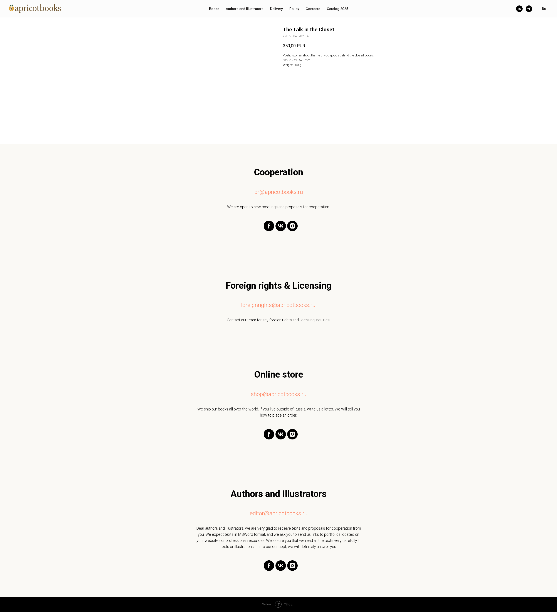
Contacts (313, 9)
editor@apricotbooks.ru (278, 513)
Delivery (276, 9)
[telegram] (529, 8)
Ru (544, 9)
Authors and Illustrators (244, 9)
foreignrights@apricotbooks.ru (277, 305)
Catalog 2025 (337, 9)
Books (214, 9)
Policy (294, 9)
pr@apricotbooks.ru (278, 192)
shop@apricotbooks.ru (278, 394)
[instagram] (292, 230)
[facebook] (269, 230)
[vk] (519, 8)
